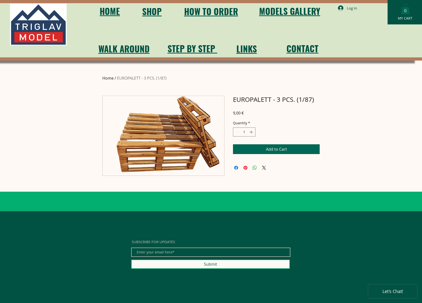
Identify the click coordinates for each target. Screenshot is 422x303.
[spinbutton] (244, 132)
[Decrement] (237, 132)
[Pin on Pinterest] (245, 168)
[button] (405, 9)
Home (108, 78)
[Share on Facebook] (236, 168)
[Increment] (252, 132)
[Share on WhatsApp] (255, 168)
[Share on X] (264, 168)
